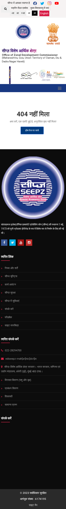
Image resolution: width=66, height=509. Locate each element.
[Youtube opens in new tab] (21, 242)
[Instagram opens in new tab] (29, 242)
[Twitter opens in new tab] (12, 242)
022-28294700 (12, 350)
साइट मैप (33, 505)
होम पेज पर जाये (32, 130)
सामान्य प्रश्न (10, 404)
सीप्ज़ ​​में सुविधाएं (11, 301)
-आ (12, 13)
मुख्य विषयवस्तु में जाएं (39, 8)
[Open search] (5, 9)
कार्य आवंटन (10, 284)
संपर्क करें (9, 309)
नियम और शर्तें (11, 268)
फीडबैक (8, 317)
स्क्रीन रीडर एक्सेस (19, 8)
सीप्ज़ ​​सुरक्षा (9, 292)
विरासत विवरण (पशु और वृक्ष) (17, 380)
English (44, 13)
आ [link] (29, 13)
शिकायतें (8, 396)
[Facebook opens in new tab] (4, 242)
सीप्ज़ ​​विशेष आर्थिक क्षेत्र (19, 50)
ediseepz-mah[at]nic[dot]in (21, 358)
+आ (23, 13)
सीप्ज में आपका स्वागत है (19, 3)
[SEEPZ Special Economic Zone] (24, 32)
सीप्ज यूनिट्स (10, 276)
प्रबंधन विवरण (11, 388)
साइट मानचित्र (11, 325)
